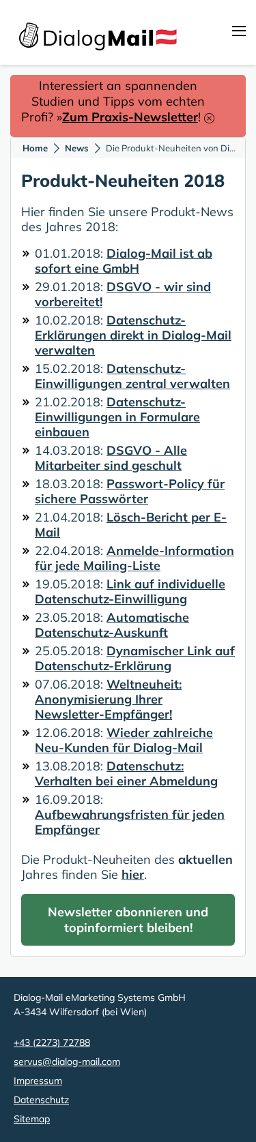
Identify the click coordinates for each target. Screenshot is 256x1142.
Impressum (38, 1081)
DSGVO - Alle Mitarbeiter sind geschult (111, 457)
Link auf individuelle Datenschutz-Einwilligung (130, 591)
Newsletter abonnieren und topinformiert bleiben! (128, 919)
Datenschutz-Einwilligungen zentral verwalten (132, 376)
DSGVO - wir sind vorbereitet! (123, 294)
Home (35, 147)
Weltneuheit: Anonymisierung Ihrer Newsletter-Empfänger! (108, 699)
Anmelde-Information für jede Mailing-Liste (134, 558)
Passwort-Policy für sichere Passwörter (130, 491)
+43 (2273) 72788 (52, 1042)
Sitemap (32, 1119)
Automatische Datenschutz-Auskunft (112, 625)
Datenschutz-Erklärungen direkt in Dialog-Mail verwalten (133, 335)
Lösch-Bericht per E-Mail (131, 524)
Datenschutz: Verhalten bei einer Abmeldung (126, 773)
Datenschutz (41, 1100)
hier (133, 874)
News (77, 147)
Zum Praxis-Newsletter (130, 117)
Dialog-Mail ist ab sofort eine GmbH (123, 260)
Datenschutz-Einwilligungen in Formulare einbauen (117, 417)
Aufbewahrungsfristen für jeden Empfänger (130, 822)
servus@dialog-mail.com (67, 1061)
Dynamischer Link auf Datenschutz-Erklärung (135, 658)
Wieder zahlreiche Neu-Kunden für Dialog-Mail (124, 740)
